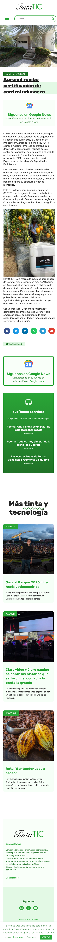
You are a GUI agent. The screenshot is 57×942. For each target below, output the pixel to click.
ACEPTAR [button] (46, 937)
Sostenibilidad (15, 344)
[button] (7, 18)
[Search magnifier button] (53, 19)
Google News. (37, 381)
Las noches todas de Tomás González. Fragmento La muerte (28, 458)
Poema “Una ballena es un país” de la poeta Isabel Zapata (28, 428)
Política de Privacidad (28, 919)
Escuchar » (28, 434)
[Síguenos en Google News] (29, 105)
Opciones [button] (31, 937)
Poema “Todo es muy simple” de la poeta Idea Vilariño (28, 443)
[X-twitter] (28, 908)
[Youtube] (35, 908)
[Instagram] (21, 908)
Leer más (18, 937)
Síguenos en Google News (29, 115)
